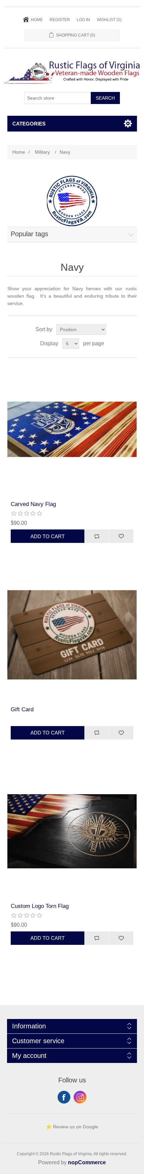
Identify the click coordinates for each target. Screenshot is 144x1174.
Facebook (64, 1097)
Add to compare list (96, 536)
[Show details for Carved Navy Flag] (72, 429)
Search (105, 98)
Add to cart (47, 536)
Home (37, 19)
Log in (83, 19)
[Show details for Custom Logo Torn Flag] (72, 831)
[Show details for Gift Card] (72, 635)
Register (60, 19)
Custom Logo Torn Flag (40, 906)
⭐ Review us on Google (72, 1126)
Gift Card (22, 709)
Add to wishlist (121, 536)
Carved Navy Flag (33, 504)
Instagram (80, 1097)
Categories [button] (29, 123)
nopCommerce (87, 1162)
